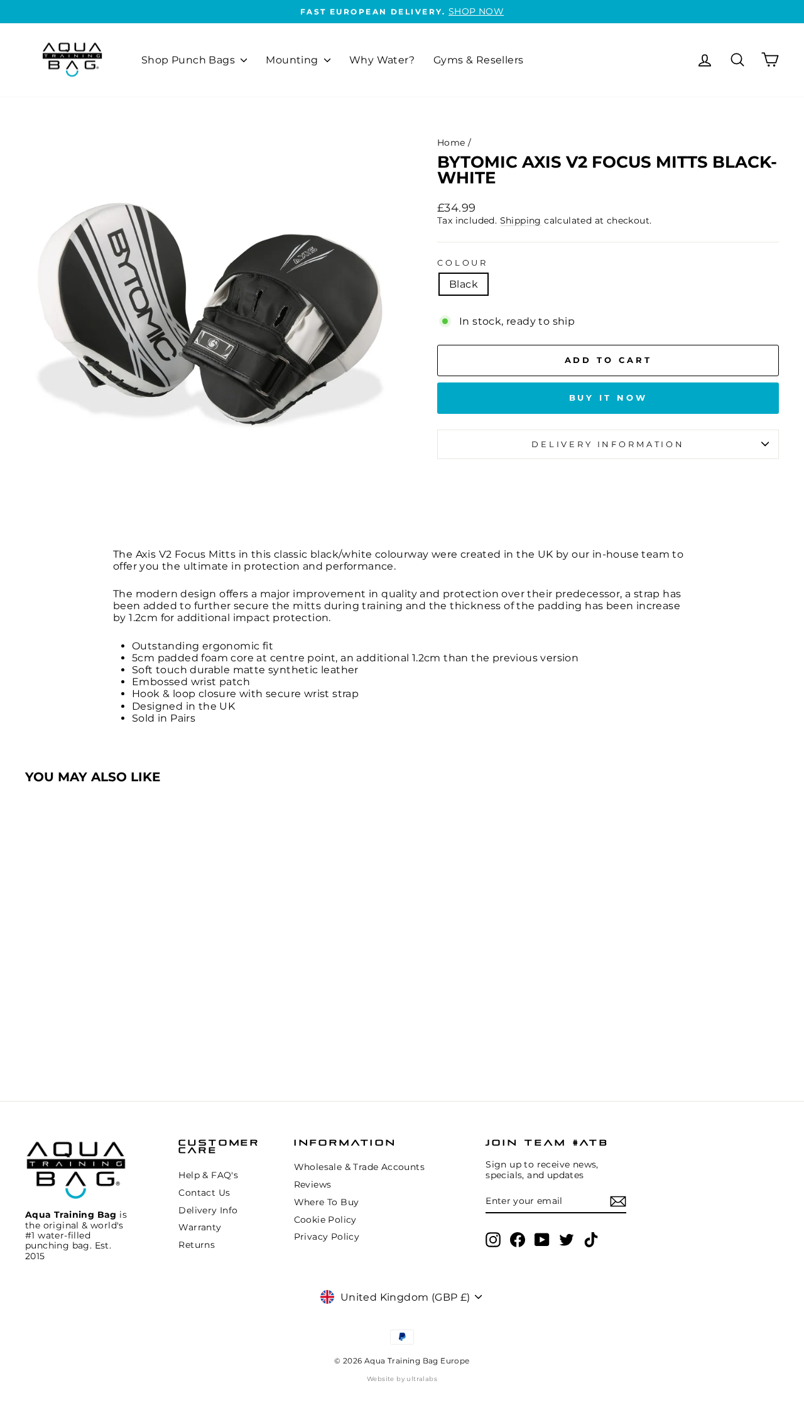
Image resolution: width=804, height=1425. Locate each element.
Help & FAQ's (208, 1175)
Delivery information (608, 444)
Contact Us (204, 1193)
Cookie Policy (325, 1220)
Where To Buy (326, 1202)
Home (451, 143)
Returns (196, 1245)
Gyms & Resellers (478, 60)
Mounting (293, 60)
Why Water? (382, 60)
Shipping (520, 220)
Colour (462, 263)
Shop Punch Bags (189, 60)
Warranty (199, 1227)
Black (463, 284)
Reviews (313, 1184)
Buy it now (608, 398)
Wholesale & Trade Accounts (359, 1167)
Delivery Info (207, 1210)
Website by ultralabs (402, 1379)
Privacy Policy (327, 1237)
